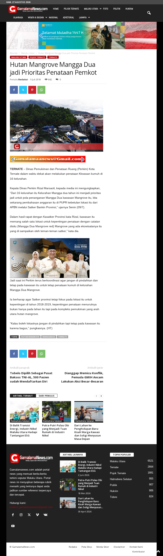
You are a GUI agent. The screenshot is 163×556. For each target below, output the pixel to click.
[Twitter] (23, 90)
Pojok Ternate (71, 8)
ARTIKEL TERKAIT (23, 395)
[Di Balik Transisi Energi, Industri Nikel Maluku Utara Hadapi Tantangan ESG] (24, 412)
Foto (105, 8)
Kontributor (138, 551)
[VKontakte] (46, 515)
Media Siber (102, 546)
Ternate (53, 57)
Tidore (113, 497)
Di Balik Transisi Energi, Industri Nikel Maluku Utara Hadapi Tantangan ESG (23, 430)
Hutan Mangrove (30, 337)
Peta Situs (87, 546)
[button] (149, 13)
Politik (116, 8)
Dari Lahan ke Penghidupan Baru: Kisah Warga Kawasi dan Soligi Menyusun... (90, 503)
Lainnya (82, 17)
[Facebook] (14, 90)
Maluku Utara (91, 8)
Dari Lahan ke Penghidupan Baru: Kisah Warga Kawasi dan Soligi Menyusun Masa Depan (87, 432)
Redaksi (23, 79)
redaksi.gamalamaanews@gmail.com (31, 507)
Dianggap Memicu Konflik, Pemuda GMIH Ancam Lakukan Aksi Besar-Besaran (82, 377)
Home (56, 8)
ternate (62, 337)
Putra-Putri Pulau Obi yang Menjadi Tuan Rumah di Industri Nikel (55, 430)
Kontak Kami (136, 546)
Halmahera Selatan (20, 421)
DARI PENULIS (46, 395)
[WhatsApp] (41, 90)
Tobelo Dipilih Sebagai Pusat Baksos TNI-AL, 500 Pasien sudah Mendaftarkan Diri (31, 377)
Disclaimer (119, 546)
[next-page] (101, 396)
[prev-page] (96, 396)
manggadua (49, 337)
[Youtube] (13, 526)
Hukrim (129, 8)
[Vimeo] (38, 515)
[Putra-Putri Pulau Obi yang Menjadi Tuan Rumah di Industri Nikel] (56, 412)
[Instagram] (22, 515)
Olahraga (18, 17)
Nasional (53, 17)
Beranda (13, 53)
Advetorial (68, 17)
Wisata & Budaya (36, 17)
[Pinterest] (32, 90)
